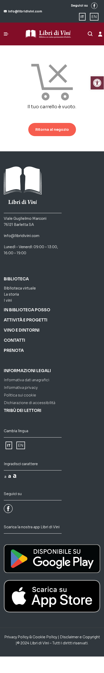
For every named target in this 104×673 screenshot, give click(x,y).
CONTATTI (14, 340)
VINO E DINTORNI (22, 330)
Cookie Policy (45, 637)
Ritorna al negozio (52, 129)
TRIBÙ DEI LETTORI (22, 410)
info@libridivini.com (21, 235)
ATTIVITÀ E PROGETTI (25, 320)
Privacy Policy (16, 637)
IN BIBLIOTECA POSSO (27, 310)
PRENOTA (14, 350)
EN (94, 16)
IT (82, 16)
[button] (23, 11)
